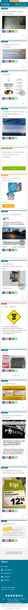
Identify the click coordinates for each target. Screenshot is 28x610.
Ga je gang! (6, 74)
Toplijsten (7, 573)
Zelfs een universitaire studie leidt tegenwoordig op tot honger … (13, 114)
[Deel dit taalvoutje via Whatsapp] (13, 31)
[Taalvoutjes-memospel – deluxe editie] (14, 191)
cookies (9, 606)
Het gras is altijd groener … (12, 214)
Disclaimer (16, 599)
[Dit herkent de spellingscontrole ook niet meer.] (14, 280)
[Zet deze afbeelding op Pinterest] (10, 31)
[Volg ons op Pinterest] (16, 596)
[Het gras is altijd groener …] (14, 232)
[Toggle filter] (16, 4)
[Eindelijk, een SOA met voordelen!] (14, 54)
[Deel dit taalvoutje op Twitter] (6, 31)
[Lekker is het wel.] (14, 532)
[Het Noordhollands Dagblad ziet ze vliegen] (14, 22)
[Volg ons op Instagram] (9, 596)
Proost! (5, 353)
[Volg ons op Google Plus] (14, 596)
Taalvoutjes (5, 1)
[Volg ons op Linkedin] (19, 596)
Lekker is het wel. (9, 524)
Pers (3, 599)
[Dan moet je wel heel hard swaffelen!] (14, 437)
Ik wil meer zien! (14, 552)
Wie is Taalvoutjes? (13, 601)
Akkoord (18, 608)
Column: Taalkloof (9, 307)
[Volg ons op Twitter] (11, 596)
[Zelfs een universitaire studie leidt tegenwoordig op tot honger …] (14, 127)
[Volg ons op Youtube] (22, 596)
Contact (23, 599)
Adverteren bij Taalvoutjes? (14, 602)
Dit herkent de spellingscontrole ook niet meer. (12, 266)
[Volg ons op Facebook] (6, 596)
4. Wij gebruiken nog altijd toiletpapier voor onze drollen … (13, 473)
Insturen (6, 580)
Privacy (9, 599)
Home (6, 566)
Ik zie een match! (8, 384)
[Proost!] (14, 361)
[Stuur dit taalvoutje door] (16, 31)
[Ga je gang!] (14, 86)
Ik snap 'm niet (16, 375)
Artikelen (7, 577)
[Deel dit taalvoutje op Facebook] (3, 31)
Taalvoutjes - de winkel (7, 589)
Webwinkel (14, 1)
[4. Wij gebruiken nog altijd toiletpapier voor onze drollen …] (14, 493)
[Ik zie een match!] (14, 393)
